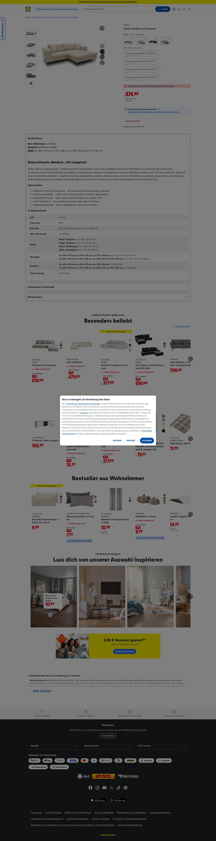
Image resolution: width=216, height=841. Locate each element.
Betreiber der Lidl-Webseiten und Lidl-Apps (84, 404)
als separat (84, 413)
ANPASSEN (130, 440)
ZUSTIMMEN (147, 440)
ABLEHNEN (117, 440)
